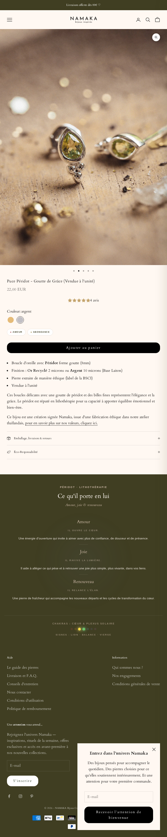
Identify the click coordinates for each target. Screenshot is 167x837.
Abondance (41, 332)
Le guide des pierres (22, 667)
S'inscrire (22, 780)
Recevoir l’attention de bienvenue (118, 815)
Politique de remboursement (29, 708)
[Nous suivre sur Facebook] (9, 796)
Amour (17, 332)
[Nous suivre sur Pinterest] (32, 796)
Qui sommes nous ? (127, 667)
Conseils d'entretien (22, 683)
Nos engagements (126, 675)
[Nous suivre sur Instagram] (20, 796)
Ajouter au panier (83, 347)
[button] (79, 300)
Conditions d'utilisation (25, 700)
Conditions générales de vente (136, 683)
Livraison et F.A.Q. (22, 675)
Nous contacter (19, 692)
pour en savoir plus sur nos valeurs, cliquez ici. (61, 423)
